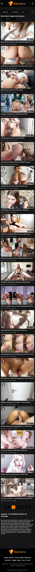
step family (15, 12)
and (23, 12)
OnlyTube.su (14, 570)
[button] (30, 12)
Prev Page (7, 507)
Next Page (28, 507)
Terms (14, 560)
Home (6, 557)
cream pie (5, 12)
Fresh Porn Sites (25, 557)
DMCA (19, 560)
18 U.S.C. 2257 (26, 560)
